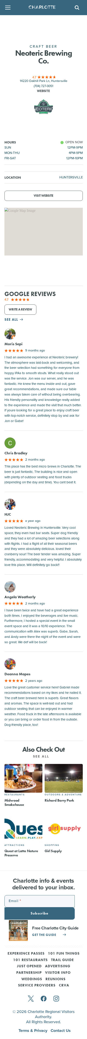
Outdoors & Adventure (63, 794)
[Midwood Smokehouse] (23, 778)
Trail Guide (62, 960)
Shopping (52, 845)
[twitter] (31, 999)
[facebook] (44, 999)
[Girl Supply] (64, 828)
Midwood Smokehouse (14, 802)
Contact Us (61, 1030)
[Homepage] (42, 7)
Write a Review (20, 309)
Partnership (29, 973)
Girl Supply (53, 851)
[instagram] (56, 999)
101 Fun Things (64, 953)
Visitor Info (58, 973)
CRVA (64, 985)
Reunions (56, 979)
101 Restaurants (30, 960)
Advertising (57, 966)
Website (43, 91)
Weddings (31, 979)
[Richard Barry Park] (64, 778)
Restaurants (14, 794)
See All (42, 756)
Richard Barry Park (59, 800)
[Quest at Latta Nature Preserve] (23, 828)
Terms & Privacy (33, 1030)
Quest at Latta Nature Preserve (21, 853)
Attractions (14, 845)
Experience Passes (26, 953)
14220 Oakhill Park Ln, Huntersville (43, 81)
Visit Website (43, 196)
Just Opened (29, 966)
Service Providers (37, 985)
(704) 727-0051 (43, 86)
